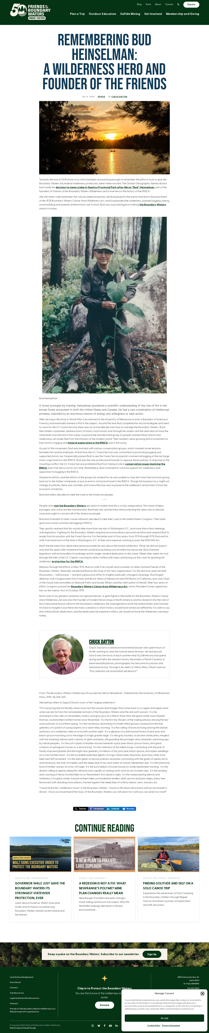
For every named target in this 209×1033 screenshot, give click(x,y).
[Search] (178, 5)
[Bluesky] (99, 1026)
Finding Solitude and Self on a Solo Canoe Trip (168, 886)
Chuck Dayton (119, 97)
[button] (202, 993)
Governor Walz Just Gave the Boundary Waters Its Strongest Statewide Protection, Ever (40, 891)
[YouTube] (110, 1026)
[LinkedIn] (116, 1026)
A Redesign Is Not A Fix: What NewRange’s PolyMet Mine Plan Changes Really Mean (102, 888)
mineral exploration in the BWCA (88, 443)
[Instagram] (92, 1026)
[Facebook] (105, 1026)
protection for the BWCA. (67, 561)
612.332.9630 (193, 988)
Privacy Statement (171, 1025)
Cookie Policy (153, 1025)
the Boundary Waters (152, 204)
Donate (104, 1005)
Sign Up (151, 954)
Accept (164, 1018)
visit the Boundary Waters (70, 505)
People (101, 97)
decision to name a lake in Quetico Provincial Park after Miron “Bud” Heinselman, (105, 187)
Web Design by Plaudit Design (23, 1028)
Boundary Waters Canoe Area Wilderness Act (99, 586)
